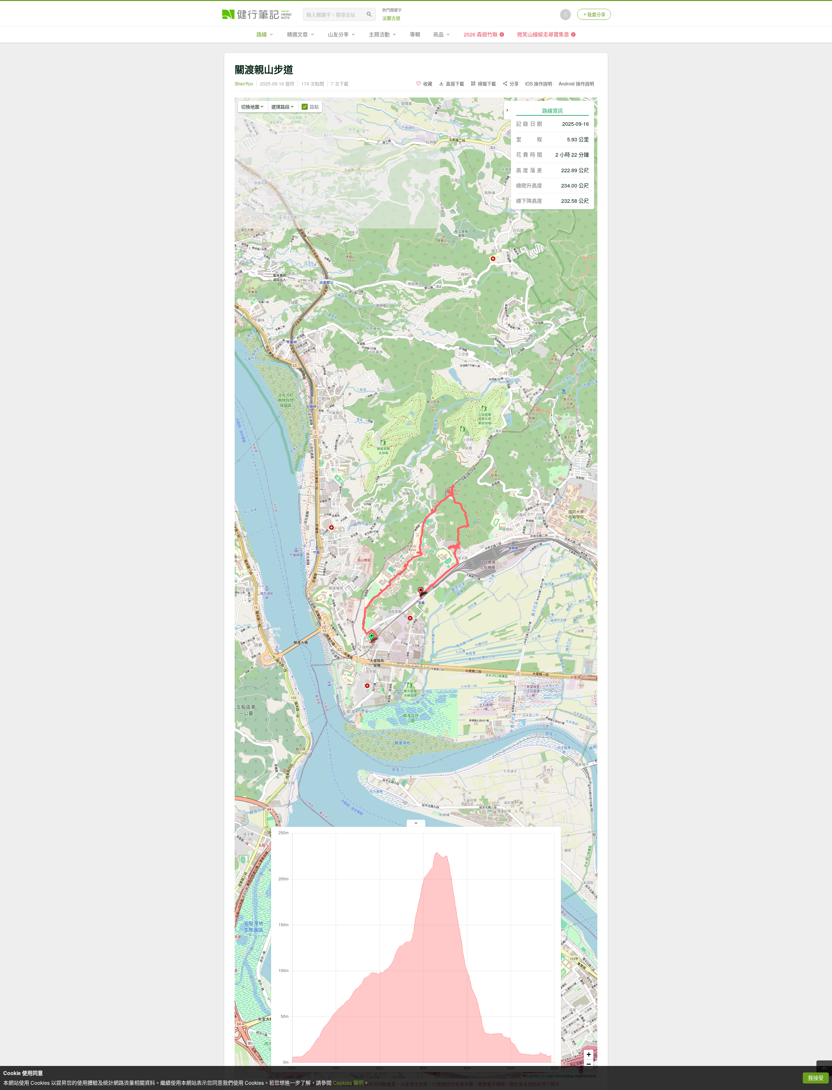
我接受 (816, 1078)
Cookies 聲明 (348, 1082)
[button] (371, 637)
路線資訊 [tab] (552, 110)
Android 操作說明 (576, 83)
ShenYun (244, 83)
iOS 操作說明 (538, 83)
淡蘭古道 (391, 18)
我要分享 (596, 14)
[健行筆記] (256, 14)
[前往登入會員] (565, 14)
